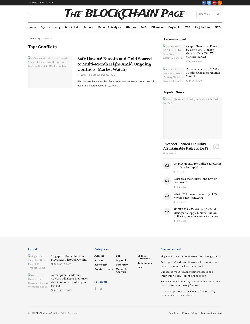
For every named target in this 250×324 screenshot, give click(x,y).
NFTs (218, 27)
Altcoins (131, 27)
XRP (187, 27)
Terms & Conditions (211, 313)
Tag (38, 39)
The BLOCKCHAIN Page (125, 14)
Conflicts (48, 39)
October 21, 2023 (99, 75)
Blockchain (72, 27)
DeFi (144, 27)
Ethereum (157, 27)
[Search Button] (218, 14)
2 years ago (195, 81)
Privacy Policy (189, 313)
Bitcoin (88, 27)
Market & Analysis (109, 27)
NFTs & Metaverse (143, 257)
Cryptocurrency (50, 27)
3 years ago (195, 61)
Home (32, 27)
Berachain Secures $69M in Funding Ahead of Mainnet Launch (203, 73)
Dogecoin (174, 27)
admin (83, 75)
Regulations (202, 27)
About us (173, 313)
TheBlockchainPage (46, 313)
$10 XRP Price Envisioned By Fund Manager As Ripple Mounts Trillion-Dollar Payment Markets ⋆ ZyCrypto (195, 213)
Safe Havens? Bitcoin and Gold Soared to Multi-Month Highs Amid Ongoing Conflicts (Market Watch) (114, 64)
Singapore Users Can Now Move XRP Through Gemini (191, 256)
